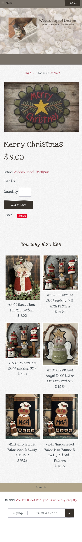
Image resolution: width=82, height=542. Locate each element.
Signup (18, 513)
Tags (29, 73)
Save (23, 215)
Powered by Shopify (63, 500)
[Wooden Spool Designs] (41, 11)
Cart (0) (72, 3)
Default (55, 73)
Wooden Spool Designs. (32, 500)
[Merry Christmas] (41, 84)
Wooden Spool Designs (31, 172)
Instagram (50, 59)
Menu (9, 3)
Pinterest (41, 59)
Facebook (31, 59)
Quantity (11, 192)
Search (41, 487)
